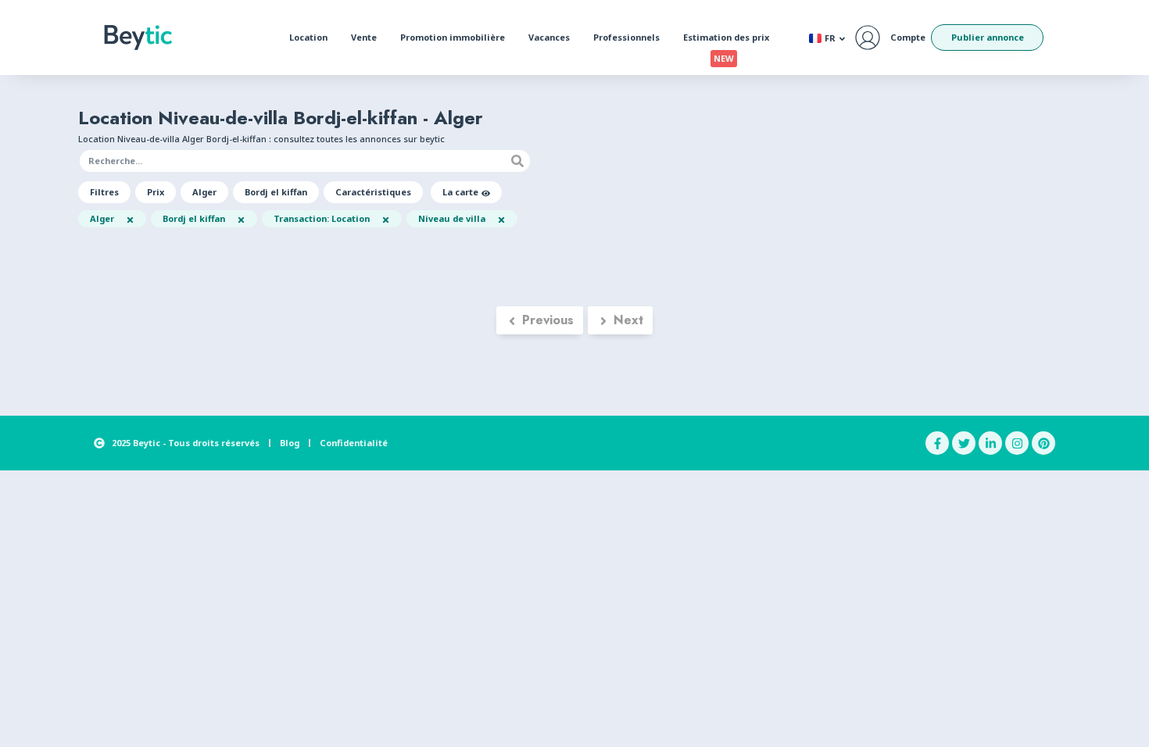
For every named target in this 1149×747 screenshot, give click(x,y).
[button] (104, 192)
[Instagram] (1017, 443)
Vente (364, 37)
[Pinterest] (1043, 443)
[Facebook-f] (937, 443)
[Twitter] (963, 443)
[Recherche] (517, 161)
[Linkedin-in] (990, 443)
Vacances (549, 37)
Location (308, 37)
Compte (907, 37)
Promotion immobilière (452, 37)
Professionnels (626, 37)
